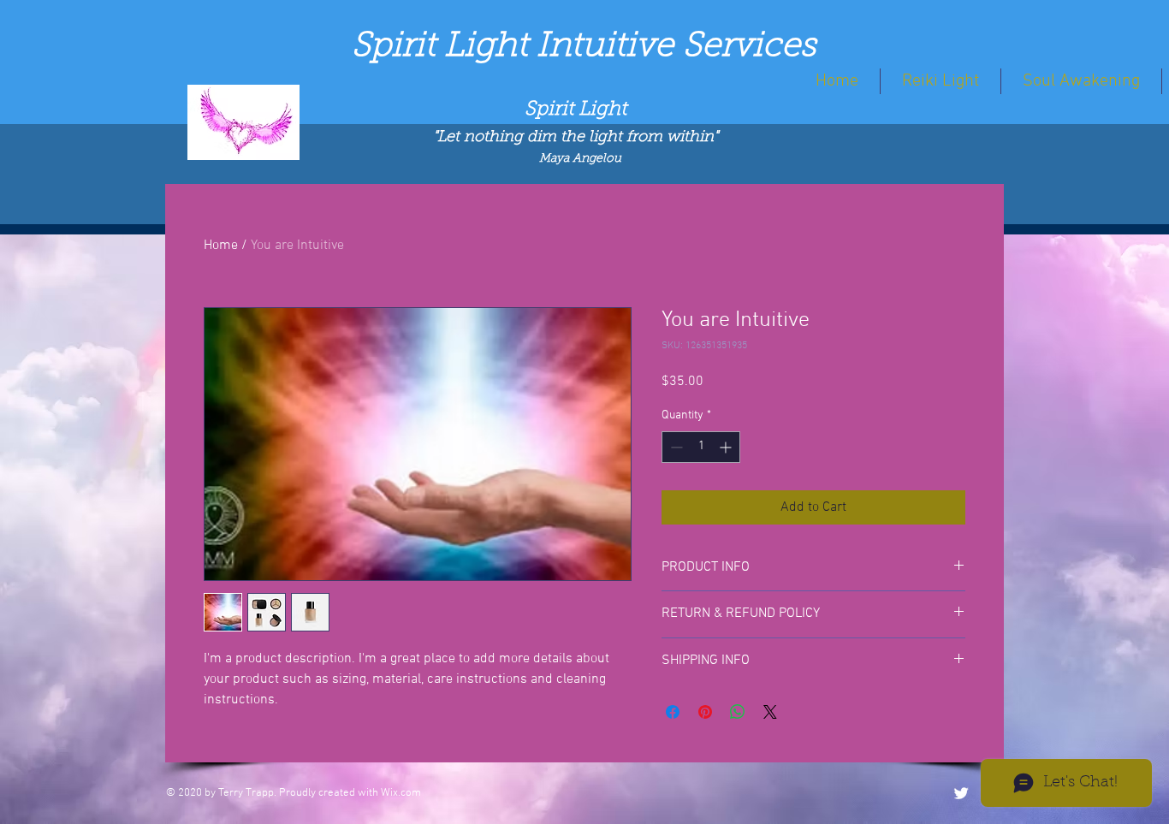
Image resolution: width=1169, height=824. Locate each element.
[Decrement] (674, 447)
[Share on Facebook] (672, 712)
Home (221, 245)
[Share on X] (770, 712)
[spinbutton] (700, 447)
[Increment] (727, 447)
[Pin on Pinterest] (705, 712)
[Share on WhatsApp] (737, 712)
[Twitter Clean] (961, 793)
